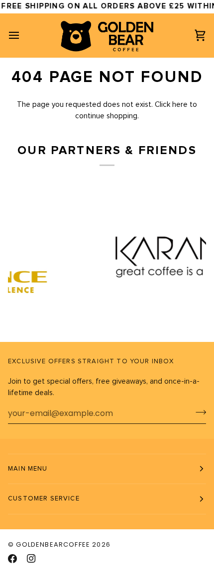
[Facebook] (12, 558)
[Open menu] (23, 35)
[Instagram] (31, 558)
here (180, 104)
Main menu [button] (28, 469)
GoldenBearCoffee (53, 544)
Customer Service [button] (44, 498)
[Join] (198, 412)
